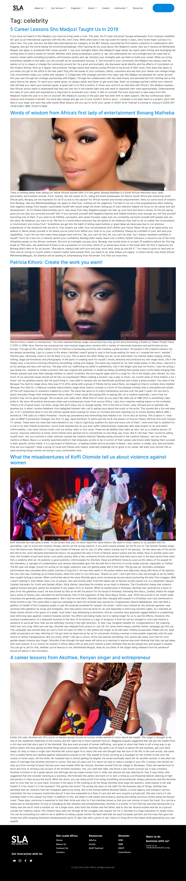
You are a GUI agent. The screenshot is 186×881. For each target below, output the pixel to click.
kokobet (73, 877)
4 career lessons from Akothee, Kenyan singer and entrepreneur (80, 657)
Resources (138, 8)
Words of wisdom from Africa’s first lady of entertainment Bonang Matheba (92, 113)
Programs (75, 8)
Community (119, 8)
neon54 (113, 877)
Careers (106, 8)
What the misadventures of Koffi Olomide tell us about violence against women (88, 459)
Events (91, 8)
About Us (38, 8)
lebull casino (85, 877)
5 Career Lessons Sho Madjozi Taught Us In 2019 (64, 29)
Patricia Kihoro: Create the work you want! (56, 262)
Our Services (57, 8)
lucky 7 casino (101, 877)
